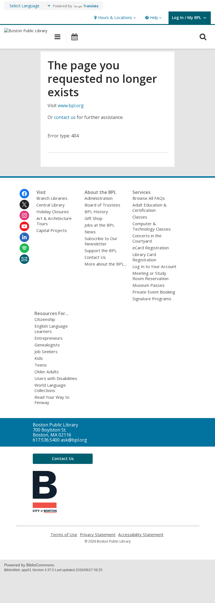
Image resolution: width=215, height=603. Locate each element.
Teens (40, 365)
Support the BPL (101, 250)
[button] (114, 17)
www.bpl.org (71, 105)
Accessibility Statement (140, 534)
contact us (65, 117)
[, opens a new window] (45, 511)
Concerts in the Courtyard (147, 238)
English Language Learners (51, 328)
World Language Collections (50, 387)
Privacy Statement (98, 534)
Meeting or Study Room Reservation (150, 275)
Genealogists (47, 345)
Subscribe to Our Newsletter (101, 241)
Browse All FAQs (148, 198)
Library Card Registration (144, 257)
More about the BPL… (106, 264)
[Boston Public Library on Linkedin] (24, 237)
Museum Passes (148, 285)
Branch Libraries (51, 198)
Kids (38, 358)
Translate (91, 6)
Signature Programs (151, 298)
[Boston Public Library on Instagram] (24, 215)
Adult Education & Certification (149, 207)
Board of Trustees (102, 205)
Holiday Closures (52, 211)
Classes (139, 217)
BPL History (96, 211)
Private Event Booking (153, 292)
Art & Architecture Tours (54, 220)
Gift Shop (93, 218)
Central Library (50, 205)
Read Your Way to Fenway (51, 399)
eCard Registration (150, 247)
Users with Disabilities (55, 378)
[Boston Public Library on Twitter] (24, 204)
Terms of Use (63, 534)
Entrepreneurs (48, 338)
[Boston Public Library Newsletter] (24, 259)
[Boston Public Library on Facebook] (24, 193)
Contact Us (95, 257)
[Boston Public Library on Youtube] (24, 226)
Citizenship (44, 319)
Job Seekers (46, 351)
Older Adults (46, 371)
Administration (99, 198)
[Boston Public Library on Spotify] (24, 248)
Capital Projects (51, 230)
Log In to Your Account (154, 266)
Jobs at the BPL (99, 225)
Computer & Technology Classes (151, 226)
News (90, 231)
